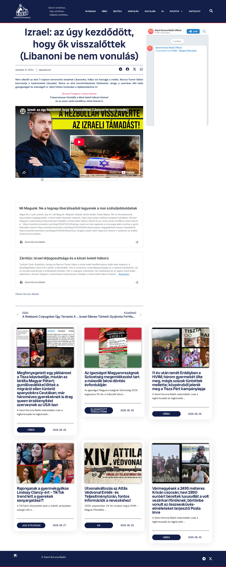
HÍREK (104, 11)
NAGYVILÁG (133, 11)
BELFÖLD (117, 11)
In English (90, 11)
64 (162, 11)
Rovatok (174, 11)
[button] (120, 69)
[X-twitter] (210, 558)
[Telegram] (204, 558)
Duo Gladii (150, 11)
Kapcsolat (194, 11)
